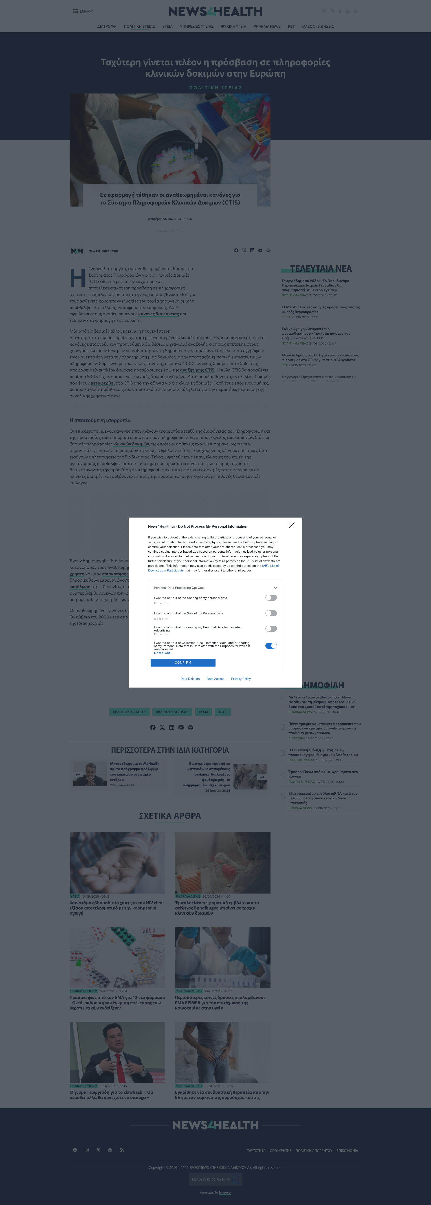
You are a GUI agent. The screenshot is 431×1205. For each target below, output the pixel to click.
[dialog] (215, 602)
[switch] (271, 598)
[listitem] (215, 587)
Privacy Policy (241, 678)
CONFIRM (183, 662)
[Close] (293, 526)
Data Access (215, 678)
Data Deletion (190, 678)
